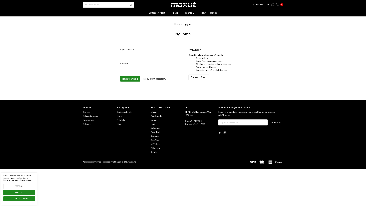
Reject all (19, 192)
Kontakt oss (88, 120)
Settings (19, 186)
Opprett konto (199, 77)
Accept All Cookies (19, 199)
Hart (153, 124)
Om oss (86, 112)
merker (213, 12)
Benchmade (156, 116)
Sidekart (86, 124)
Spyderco (155, 136)
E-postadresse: (127, 49)
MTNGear (155, 144)
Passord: (124, 63)
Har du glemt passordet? (154, 78)
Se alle (154, 152)
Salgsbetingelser (90, 116)
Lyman (154, 120)
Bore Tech (155, 132)
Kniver (175, 12)
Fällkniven (155, 148)
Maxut (154, 112)
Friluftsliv (190, 12)
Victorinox (155, 128)
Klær (203, 12)
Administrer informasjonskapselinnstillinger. (102, 162)
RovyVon (155, 140)
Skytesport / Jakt (157, 12)
